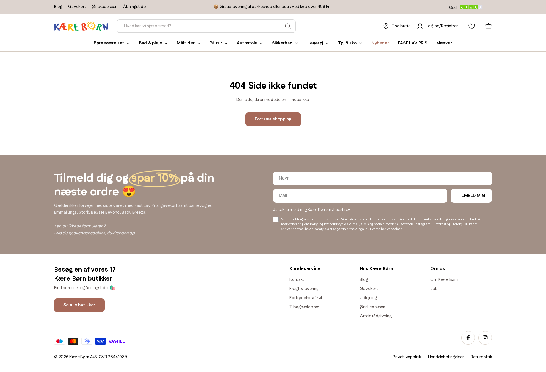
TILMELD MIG (471, 196)
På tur (216, 43)
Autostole (247, 43)
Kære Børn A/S (83, 357)
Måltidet (186, 43)
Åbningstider (135, 7)
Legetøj (315, 43)
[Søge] (287, 26)
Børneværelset (109, 43)
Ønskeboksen (104, 7)
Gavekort (77, 7)
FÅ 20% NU (453, 323)
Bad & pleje (150, 43)
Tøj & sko (347, 43)
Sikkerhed (282, 43)
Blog (58, 7)
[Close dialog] (539, 232)
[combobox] (206, 26)
